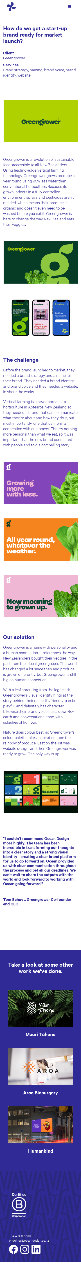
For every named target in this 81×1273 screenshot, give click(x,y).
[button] (69, 7)
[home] (10, 7)
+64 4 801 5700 (20, 1235)
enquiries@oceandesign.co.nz (29, 1240)
